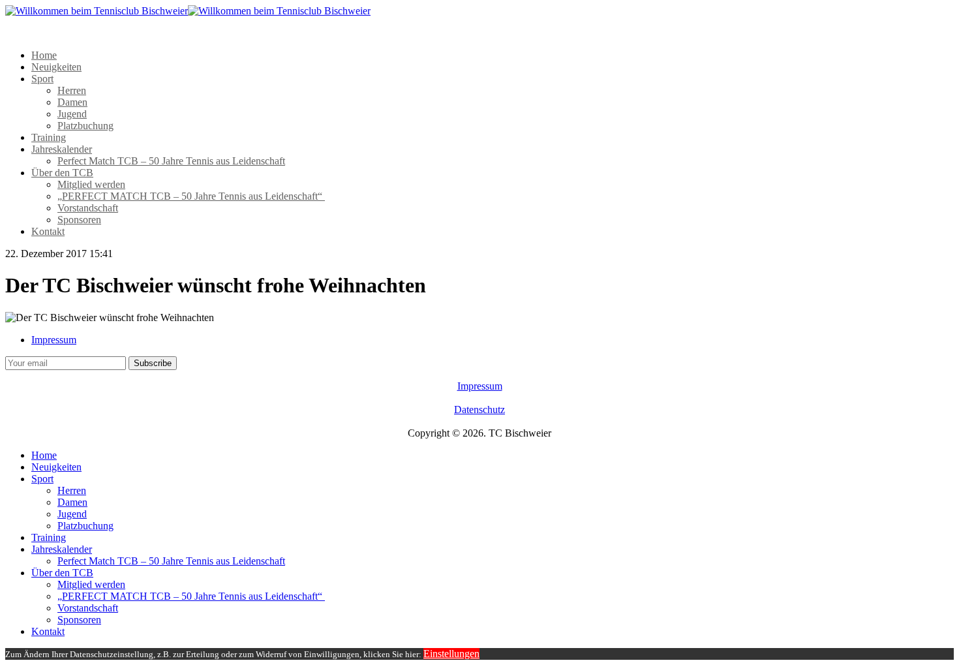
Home (44, 55)
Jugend (72, 113)
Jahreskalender (61, 149)
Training (48, 137)
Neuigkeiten (56, 66)
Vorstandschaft (87, 207)
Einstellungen (451, 653)
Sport (42, 78)
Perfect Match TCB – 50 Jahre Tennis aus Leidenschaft (171, 160)
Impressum (53, 339)
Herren (71, 90)
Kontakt (48, 231)
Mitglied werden (91, 184)
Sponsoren (79, 219)
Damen (72, 102)
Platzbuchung (85, 125)
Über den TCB (62, 172)
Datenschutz (479, 409)
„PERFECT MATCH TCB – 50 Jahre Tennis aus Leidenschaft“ (191, 196)
